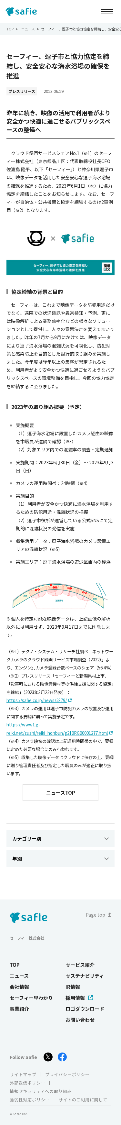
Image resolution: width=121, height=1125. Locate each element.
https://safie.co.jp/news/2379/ (36, 700)
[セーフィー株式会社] (23, 11)
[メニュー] (107, 11)
